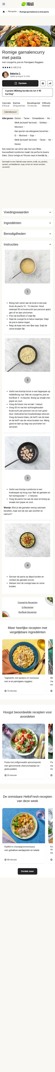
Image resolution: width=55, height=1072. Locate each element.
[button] (27, 223)
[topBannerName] (27, 20)
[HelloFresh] (27, 4)
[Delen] (50, 83)
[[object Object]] (43, 83)
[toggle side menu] (3, 4)
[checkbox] (3, 67)
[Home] (3, 12)
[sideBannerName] (27, 188)
